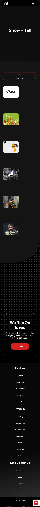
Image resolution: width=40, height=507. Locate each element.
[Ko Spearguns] (11, 147)
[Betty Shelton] (11, 229)
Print (12, 96)
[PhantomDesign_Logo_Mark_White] (6, 2)
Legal (15, 500)
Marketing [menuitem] (19, 78)
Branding (10, 90)
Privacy (24, 500)
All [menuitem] (19, 74)
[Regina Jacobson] (11, 202)
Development (10, 92)
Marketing (8, 96)
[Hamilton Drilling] (11, 174)
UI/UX (13, 98)
